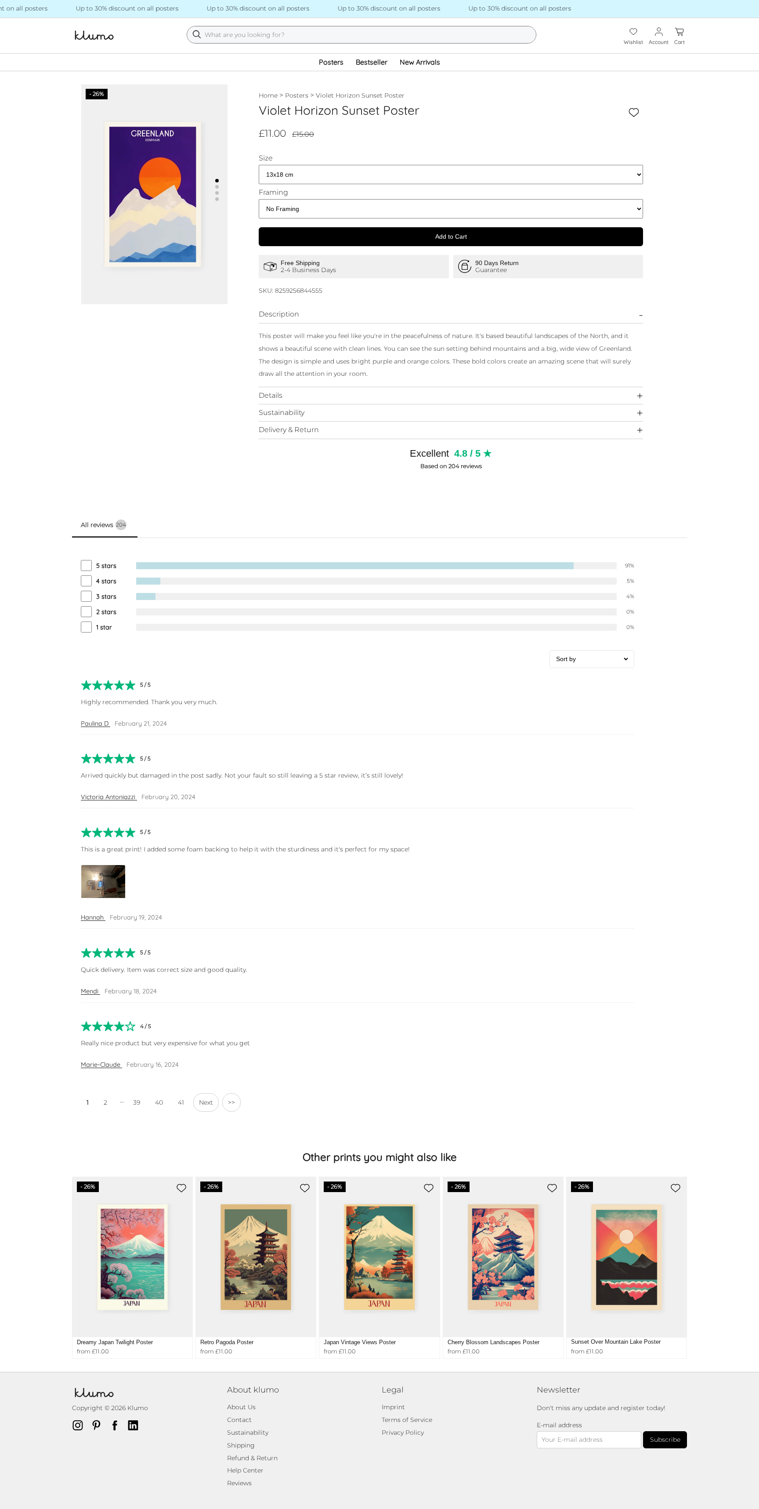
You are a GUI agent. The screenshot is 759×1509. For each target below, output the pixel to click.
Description (279, 314)
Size (266, 158)
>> (231, 1102)
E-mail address (559, 1425)
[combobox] (361, 34)
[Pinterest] (98, 1425)
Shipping (241, 1445)
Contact (239, 1420)
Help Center (245, 1470)
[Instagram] (80, 1425)
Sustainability (281, 412)
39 (136, 1102)
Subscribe (665, 1440)
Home (268, 95)
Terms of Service (407, 1420)
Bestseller (371, 62)
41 (181, 1102)
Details (270, 395)
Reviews (239, 1483)
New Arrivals (420, 62)
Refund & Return (252, 1458)
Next (206, 1102)
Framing (273, 192)
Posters (331, 62)
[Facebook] (117, 1425)
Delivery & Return (289, 429)
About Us (241, 1407)
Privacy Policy (403, 1432)
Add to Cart (451, 236)
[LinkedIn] (135, 1425)
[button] (217, 180)
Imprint (393, 1407)
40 (159, 1102)
